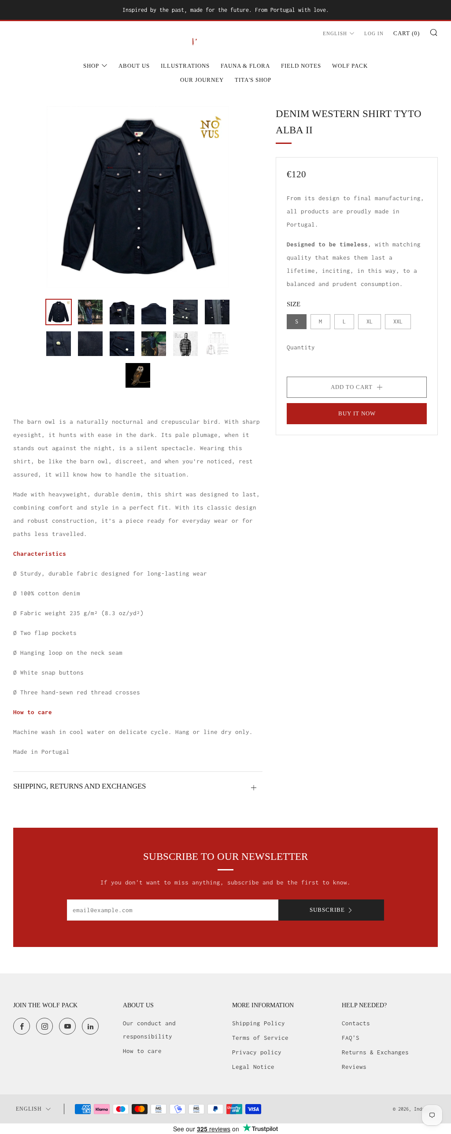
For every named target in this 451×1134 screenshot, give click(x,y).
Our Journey (202, 80)
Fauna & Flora (245, 65)
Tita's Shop (253, 80)
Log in (374, 33)
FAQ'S (350, 1037)
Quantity (301, 347)
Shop (91, 65)
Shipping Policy (258, 1023)
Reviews (354, 1066)
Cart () (406, 33)
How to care (142, 1050)
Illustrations (185, 65)
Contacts (356, 1023)
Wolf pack (350, 65)
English (335, 33)
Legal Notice (253, 1066)
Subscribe (327, 909)
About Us (134, 65)
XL (369, 321)
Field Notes (301, 65)
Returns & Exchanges (375, 1052)
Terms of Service (260, 1037)
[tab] (58, 312)
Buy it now (357, 413)
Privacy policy (256, 1052)
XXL (398, 321)
